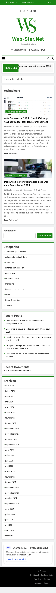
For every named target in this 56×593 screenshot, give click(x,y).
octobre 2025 (11, 439)
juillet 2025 (10, 455)
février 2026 (10, 418)
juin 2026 (9, 396)
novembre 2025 (12, 434)
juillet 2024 (10, 514)
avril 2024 (9, 530)
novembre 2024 (12, 493)
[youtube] (35, 11)
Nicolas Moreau (12, 126)
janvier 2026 (10, 423)
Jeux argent (10, 273)
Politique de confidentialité (41, 575)
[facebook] (20, 11)
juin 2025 (9, 461)
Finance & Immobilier (14, 268)
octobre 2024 (11, 498)
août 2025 (9, 450)
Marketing (9, 284)
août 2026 (9, 386)
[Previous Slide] (49, 2)
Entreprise (9, 262)
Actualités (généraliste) (16, 112)
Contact (47, 579)
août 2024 (9, 509)
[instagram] (24, 11)
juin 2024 (9, 520)
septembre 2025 (12, 444)
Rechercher (10, 230)
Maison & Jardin (12, 278)
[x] (27, 11)
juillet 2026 (10, 391)
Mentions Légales (42, 583)
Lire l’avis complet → (17, 559)
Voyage (8, 305)
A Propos (42, 571)
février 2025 (10, 477)
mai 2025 (9, 466)
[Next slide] (52, 2)
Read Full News (10, 153)
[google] (31, 11)
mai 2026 (9, 402)
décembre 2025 (12, 428)
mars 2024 (9, 536)
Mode (7, 294)
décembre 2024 (12, 487)
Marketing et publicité (14, 289)
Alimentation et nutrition (16, 257)
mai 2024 (9, 525)
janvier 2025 (10, 482)
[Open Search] (48, 58)
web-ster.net (28, 39)
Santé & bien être (12, 300)
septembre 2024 (12, 504)
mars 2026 (9, 412)
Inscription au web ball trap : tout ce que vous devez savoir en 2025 (26, 2)
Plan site (37, 579)
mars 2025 (9, 471)
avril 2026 (9, 407)
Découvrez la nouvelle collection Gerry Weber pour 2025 (10, 2)
